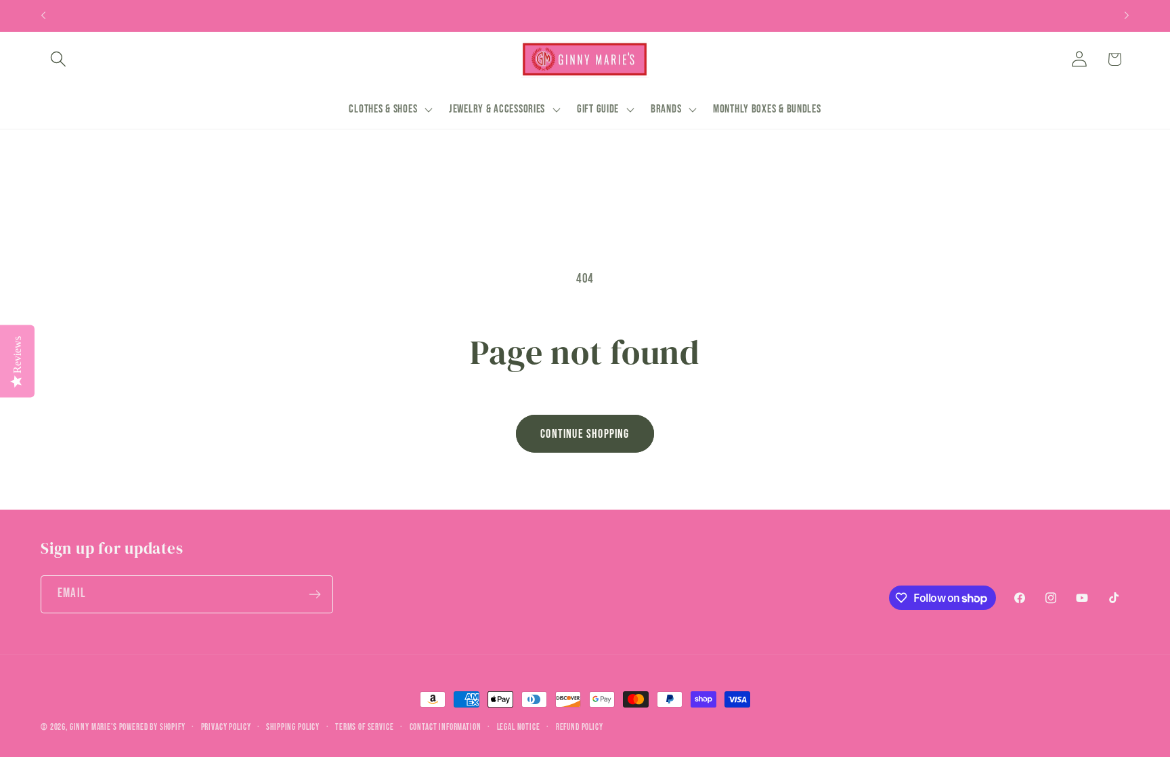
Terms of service (364, 727)
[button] (59, 59)
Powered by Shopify (152, 727)
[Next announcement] (1127, 15)
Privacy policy (226, 727)
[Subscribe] (314, 594)
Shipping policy (293, 727)
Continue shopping (584, 434)
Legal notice (518, 727)
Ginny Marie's (93, 727)
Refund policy (579, 727)
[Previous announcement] (43, 15)
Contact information (445, 727)
